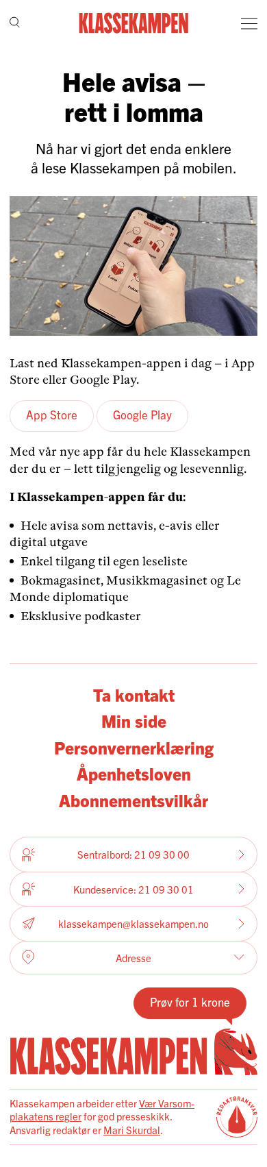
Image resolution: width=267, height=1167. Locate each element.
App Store (51, 414)
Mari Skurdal (131, 1129)
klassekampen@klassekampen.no (133, 923)
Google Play (142, 414)
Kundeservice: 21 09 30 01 (133, 889)
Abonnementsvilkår (133, 800)
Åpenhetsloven (134, 773)
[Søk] (15, 23)
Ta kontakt (134, 694)
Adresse (133, 957)
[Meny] (249, 23)
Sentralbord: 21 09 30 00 (133, 854)
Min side (133, 720)
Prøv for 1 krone (190, 1001)
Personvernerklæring (134, 747)
